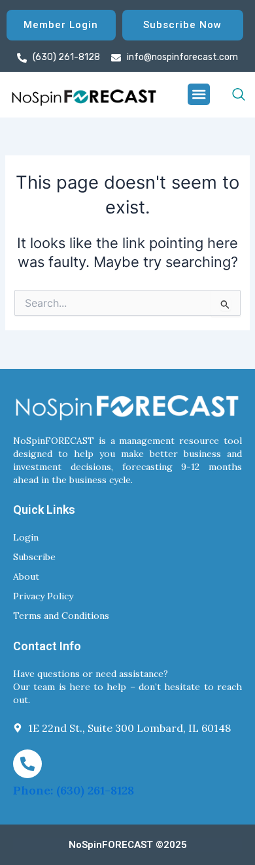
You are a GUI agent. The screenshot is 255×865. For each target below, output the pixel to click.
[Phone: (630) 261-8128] (27, 763)
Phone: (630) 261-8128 (73, 790)
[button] (199, 95)
